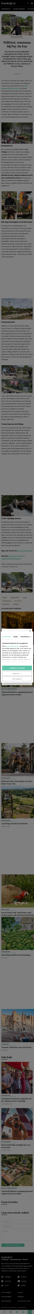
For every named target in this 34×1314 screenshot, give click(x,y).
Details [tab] (15, 636)
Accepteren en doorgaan (17, 668)
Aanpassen (15, 673)
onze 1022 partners (12, 646)
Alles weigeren (17, 679)
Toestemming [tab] (6, 636)
